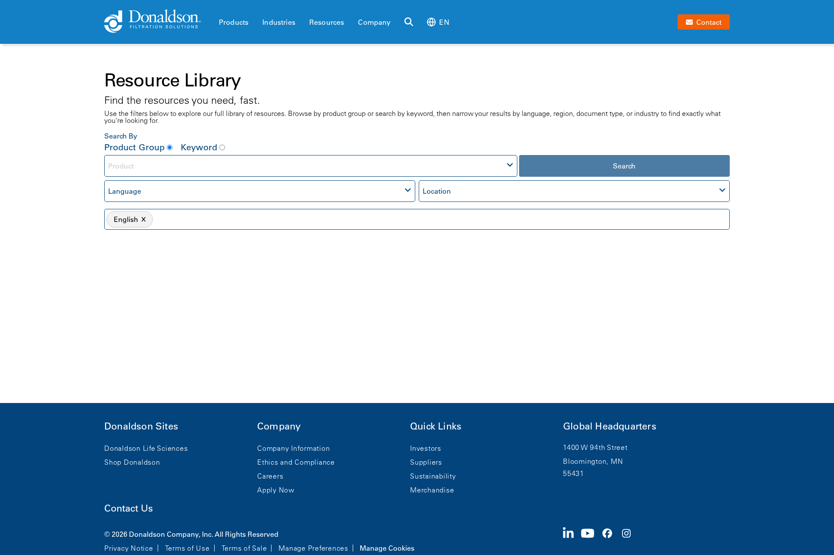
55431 (573, 473)
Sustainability (433, 475)
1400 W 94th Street (595, 447)
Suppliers (426, 462)
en (444, 22)
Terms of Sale (244, 548)
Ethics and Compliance (296, 462)
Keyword (199, 147)
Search (624, 166)
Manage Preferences (313, 548)
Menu (221, 7)
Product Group (134, 147)
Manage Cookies (387, 548)
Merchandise (432, 489)
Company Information (293, 448)
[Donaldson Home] (158, 22)
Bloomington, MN (593, 461)
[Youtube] (591, 540)
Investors (425, 448)
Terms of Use (187, 548)
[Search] (408, 22)
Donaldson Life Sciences (146, 448)
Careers (270, 475)
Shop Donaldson (132, 462)
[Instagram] (629, 540)
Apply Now (276, 489)
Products (233, 22)
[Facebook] (610, 540)
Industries (278, 22)
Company (374, 22)
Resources (326, 22)
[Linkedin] (572, 540)
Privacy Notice (128, 548)
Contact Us (128, 508)
